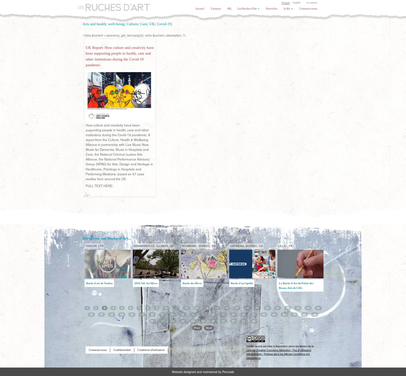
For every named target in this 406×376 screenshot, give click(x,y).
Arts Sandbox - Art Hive (293, 289)
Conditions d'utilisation (151, 350)
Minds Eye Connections (245, 283)
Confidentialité (122, 350)
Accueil (199, 8)
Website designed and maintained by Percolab (203, 372)
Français (286, 2)
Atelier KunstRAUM (194, 283)
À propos (216, 8)
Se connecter (312, 2)
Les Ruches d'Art (111, 5)
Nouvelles (271, 8)
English (296, 2)
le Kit (287, 8)
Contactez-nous (308, 8)
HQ (229, 8)
